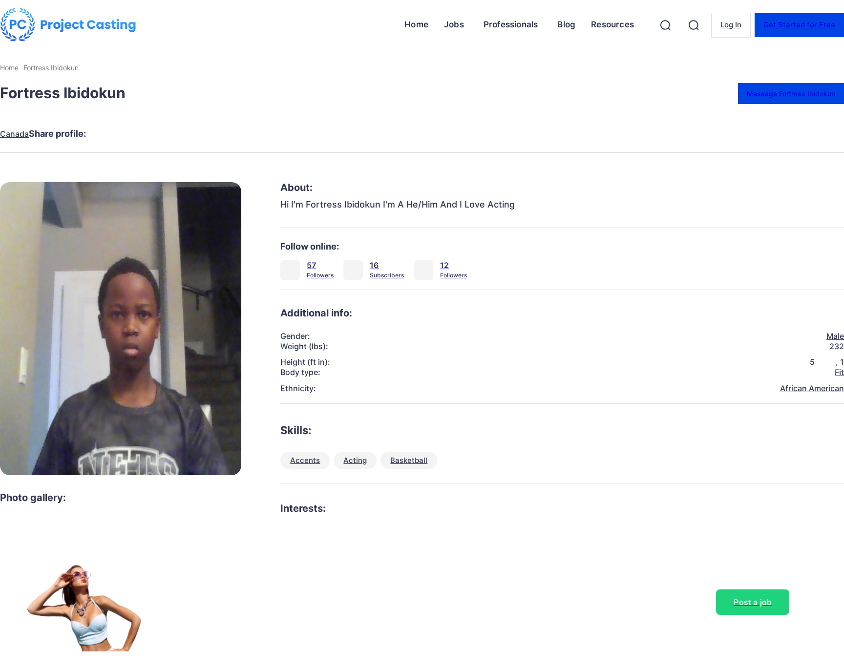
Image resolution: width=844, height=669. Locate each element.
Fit (839, 372)
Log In (730, 24)
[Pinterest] (178, 134)
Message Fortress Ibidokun (791, 93)
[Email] (248, 134)
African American (812, 388)
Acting (355, 460)
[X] (143, 134)
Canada (14, 134)
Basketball (408, 460)
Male (835, 336)
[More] (284, 134)
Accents (305, 460)
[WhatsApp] (213, 134)
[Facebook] (108, 134)
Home (9, 67)
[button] (665, 25)
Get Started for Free (799, 24)
